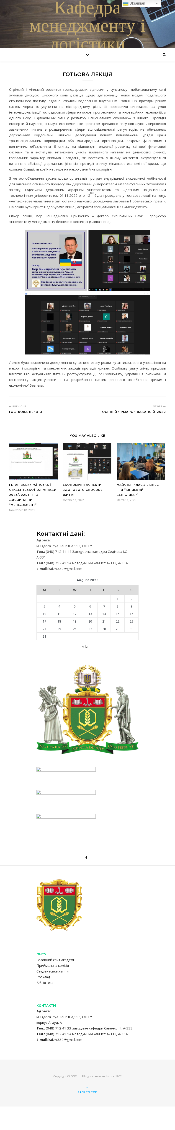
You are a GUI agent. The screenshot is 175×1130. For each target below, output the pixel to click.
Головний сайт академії (55, 959)
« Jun (85, 646)
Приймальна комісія (52, 965)
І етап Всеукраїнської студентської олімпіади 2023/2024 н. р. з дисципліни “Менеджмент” (33, 495)
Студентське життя (52, 971)
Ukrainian (137, 3)
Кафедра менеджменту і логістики (87, 27)
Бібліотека (44, 982)
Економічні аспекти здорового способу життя (83, 489)
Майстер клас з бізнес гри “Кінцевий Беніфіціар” (138, 489)
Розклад (43, 977)
